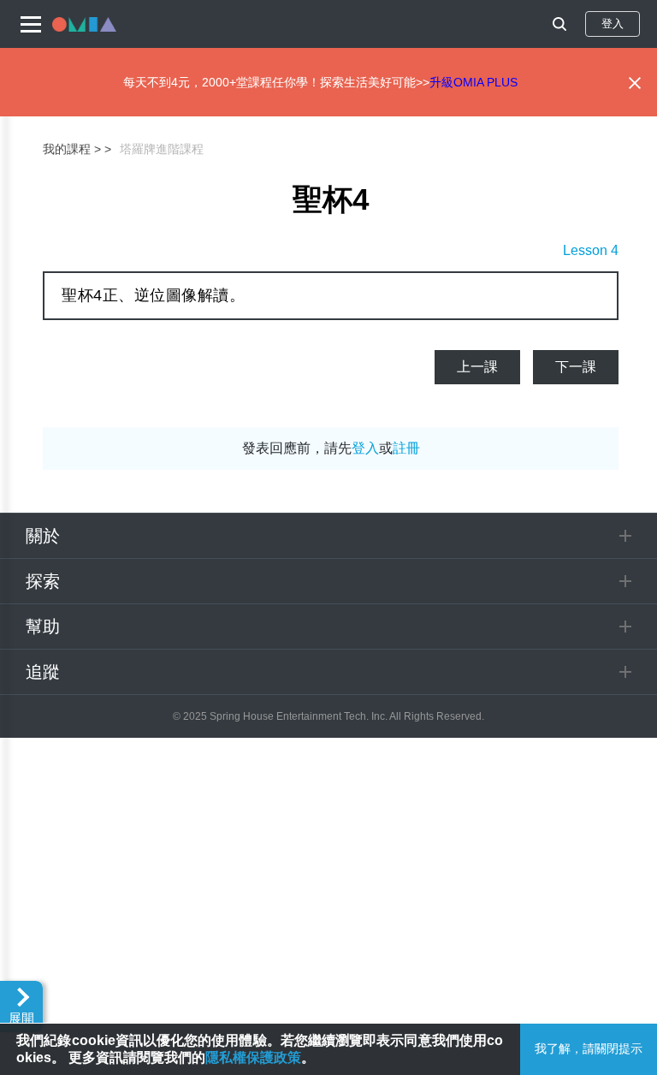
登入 (612, 23)
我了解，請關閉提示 (588, 1048)
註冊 (406, 448)
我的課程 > (72, 149)
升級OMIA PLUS (473, 82)
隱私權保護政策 (253, 1057)
